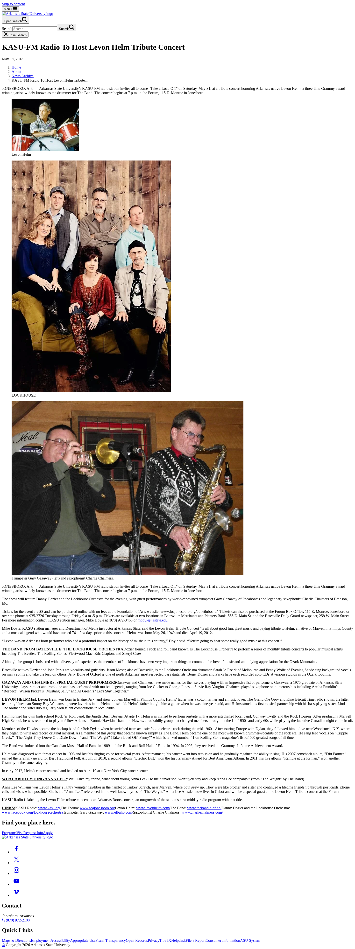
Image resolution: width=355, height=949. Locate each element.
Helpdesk (178, 940)
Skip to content (13, 4)
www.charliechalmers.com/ (202, 812)
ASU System (250, 940)
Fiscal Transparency (110, 940)
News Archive (23, 76)
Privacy (153, 940)
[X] (16, 863)
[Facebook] (16, 852)
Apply (48, 833)
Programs (9, 833)
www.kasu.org (49, 808)
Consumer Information (223, 940)
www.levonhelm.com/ (153, 808)
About (16, 72)
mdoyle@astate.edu (153, 620)
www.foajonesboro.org (97, 808)
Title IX (165, 940)
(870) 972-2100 (17, 920)
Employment (40, 940)
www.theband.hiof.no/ (204, 808)
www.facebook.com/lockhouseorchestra (32, 812)
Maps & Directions (16, 940)
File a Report (196, 940)
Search (7, 29)
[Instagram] (16, 874)
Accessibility (60, 940)
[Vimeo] (16, 895)
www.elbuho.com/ (119, 812)
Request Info (33, 833)
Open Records (137, 940)
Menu (8, 9)
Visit (19, 833)
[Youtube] (16, 884)
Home (16, 67)
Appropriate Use (82, 940)
